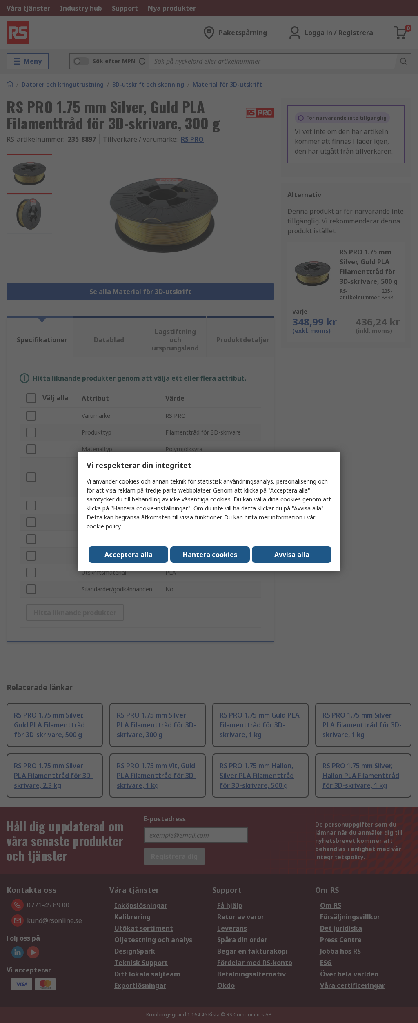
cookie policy (103, 526)
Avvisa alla (291, 554)
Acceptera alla (128, 554)
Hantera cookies (210, 554)
